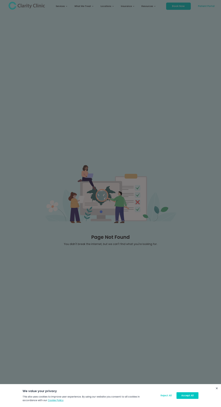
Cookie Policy (55, 400)
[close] (217, 388)
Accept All (187, 395)
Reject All (166, 395)
